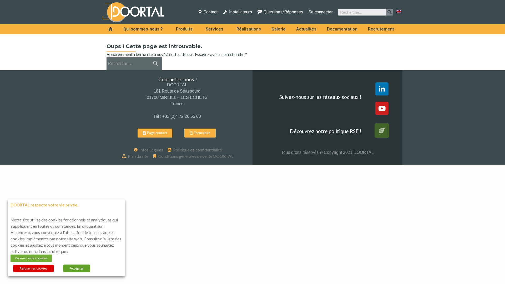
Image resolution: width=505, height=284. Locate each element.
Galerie (278, 29)
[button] (155, 133)
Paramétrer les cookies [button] (31, 258)
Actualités (306, 29)
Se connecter (321, 12)
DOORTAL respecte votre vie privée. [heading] (44, 204)
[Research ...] (389, 12)
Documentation (342, 29)
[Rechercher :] (134, 63)
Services (214, 29)
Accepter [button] (77, 268)
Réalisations (248, 29)
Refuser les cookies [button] (33, 268)
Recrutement (381, 29)
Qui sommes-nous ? (143, 29)
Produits (184, 29)
